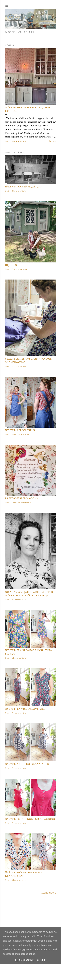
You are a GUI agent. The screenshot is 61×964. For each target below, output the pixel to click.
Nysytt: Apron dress (20, 430)
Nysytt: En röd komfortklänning (30, 819)
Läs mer (52, 141)
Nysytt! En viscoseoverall (25, 708)
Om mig (22, 32)
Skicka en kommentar (22, 434)
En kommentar (19, 366)
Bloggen (10, 32)
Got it (42, 960)
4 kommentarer (19, 658)
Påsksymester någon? (21, 498)
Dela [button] (7, 141)
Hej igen (11, 265)
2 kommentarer (19, 141)
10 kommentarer (19, 600)
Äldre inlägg (48, 893)
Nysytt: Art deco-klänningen (27, 764)
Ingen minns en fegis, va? (23, 186)
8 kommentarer (19, 880)
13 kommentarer (19, 269)
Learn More (24, 960)
